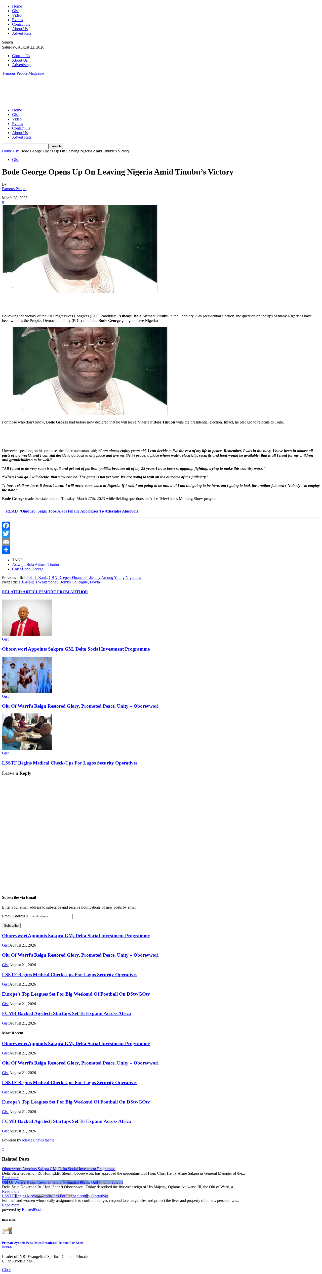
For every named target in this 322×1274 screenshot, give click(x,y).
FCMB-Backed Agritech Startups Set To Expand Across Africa (66, 1013)
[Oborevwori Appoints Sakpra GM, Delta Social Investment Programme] (27, 634)
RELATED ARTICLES (23, 592)
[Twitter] (161, 534)
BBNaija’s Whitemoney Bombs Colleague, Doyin (60, 582)
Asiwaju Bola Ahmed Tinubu (35, 564)
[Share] (161, 550)
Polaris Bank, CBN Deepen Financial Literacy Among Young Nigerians (83, 577)
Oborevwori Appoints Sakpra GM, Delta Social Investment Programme (76, 649)
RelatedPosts (32, 1209)
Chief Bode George (27, 569)
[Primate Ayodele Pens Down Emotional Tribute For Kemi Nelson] (7, 1233)
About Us (20, 29)
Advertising (21, 65)
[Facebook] (161, 526)
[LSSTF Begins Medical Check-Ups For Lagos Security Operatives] (27, 748)
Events (17, 20)
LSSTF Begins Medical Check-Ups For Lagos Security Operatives (69, 763)
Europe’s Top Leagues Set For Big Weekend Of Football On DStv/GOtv (76, 994)
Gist (15, 11)
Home (17, 6)
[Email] (161, 542)
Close (6, 1269)
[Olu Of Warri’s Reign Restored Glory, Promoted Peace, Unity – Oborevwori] (27, 692)
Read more (10, 1178)
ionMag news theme (38, 1140)
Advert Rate (21, 33)
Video (17, 15)
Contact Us (21, 24)
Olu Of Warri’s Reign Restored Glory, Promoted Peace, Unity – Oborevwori (80, 706)
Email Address (14, 916)
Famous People (14, 189)
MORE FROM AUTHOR (66, 592)
